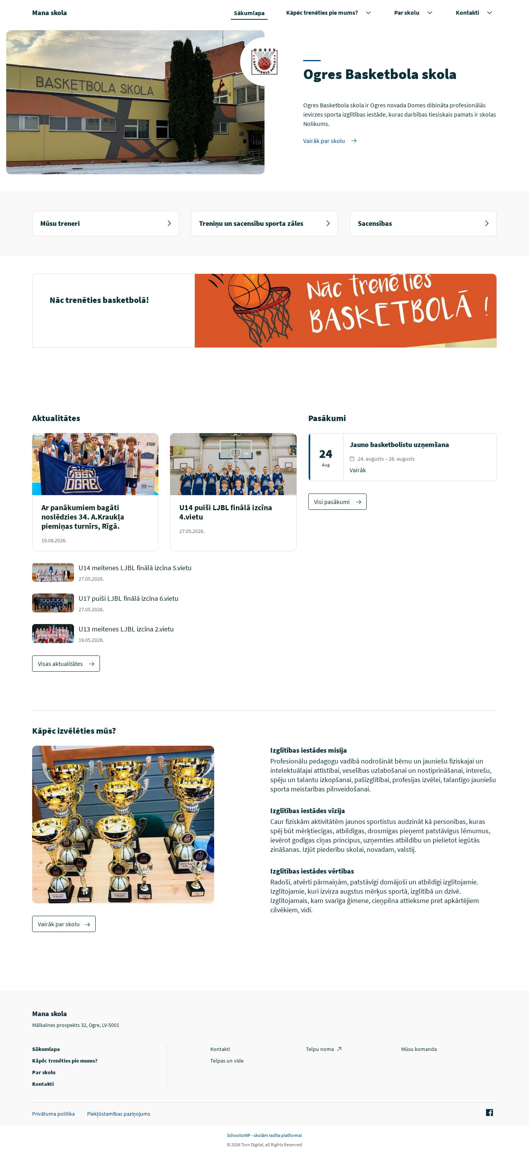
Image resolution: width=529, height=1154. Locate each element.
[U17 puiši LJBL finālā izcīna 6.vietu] (188, 602)
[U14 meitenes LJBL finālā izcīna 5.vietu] (188, 572)
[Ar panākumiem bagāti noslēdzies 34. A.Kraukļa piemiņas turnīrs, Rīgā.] (95, 523)
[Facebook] (488, 1113)
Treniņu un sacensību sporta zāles (251, 223)
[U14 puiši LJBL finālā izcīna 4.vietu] (233, 523)
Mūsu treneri (60, 223)
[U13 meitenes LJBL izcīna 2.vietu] (188, 633)
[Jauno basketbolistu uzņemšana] (403, 457)
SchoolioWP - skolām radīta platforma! (264, 1135)
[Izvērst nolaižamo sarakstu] (368, 12)
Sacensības (375, 223)
